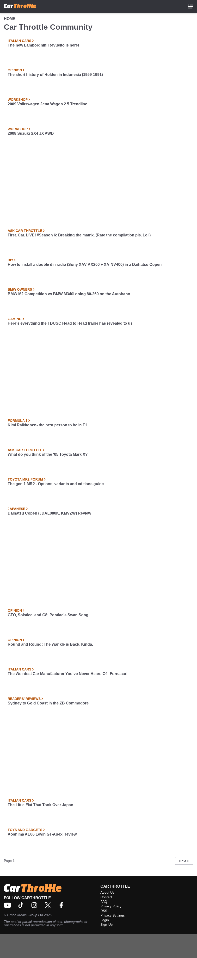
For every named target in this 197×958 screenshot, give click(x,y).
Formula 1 (17, 420)
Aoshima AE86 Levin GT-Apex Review (42, 834)
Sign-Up (106, 924)
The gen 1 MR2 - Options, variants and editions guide (56, 484)
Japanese (16, 509)
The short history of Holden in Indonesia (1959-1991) (55, 75)
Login (104, 920)
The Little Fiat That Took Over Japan (40, 805)
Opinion (15, 70)
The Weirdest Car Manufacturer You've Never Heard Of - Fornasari (67, 674)
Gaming (15, 319)
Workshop (18, 99)
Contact (106, 897)
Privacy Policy (110, 906)
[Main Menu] (190, 6)
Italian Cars (19, 41)
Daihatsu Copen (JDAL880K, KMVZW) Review (49, 513)
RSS (103, 910)
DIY (10, 260)
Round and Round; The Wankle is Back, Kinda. (50, 644)
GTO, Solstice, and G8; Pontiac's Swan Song (48, 615)
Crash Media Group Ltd (25, 915)
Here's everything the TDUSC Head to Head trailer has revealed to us (70, 323)
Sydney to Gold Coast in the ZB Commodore (48, 703)
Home (9, 19)
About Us (107, 892)
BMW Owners (20, 289)
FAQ (103, 901)
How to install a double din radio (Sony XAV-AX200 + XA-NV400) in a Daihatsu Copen (85, 264)
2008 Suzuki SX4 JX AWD (31, 133)
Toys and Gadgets (25, 830)
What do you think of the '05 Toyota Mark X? (48, 454)
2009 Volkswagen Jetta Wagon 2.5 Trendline (47, 104)
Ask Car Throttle (25, 231)
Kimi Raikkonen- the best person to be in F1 (47, 425)
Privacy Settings (112, 915)
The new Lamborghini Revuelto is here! (43, 45)
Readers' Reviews (24, 699)
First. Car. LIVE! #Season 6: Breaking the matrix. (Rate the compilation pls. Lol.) (79, 235)
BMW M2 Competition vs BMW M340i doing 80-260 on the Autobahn (69, 294)
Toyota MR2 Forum (25, 479)
